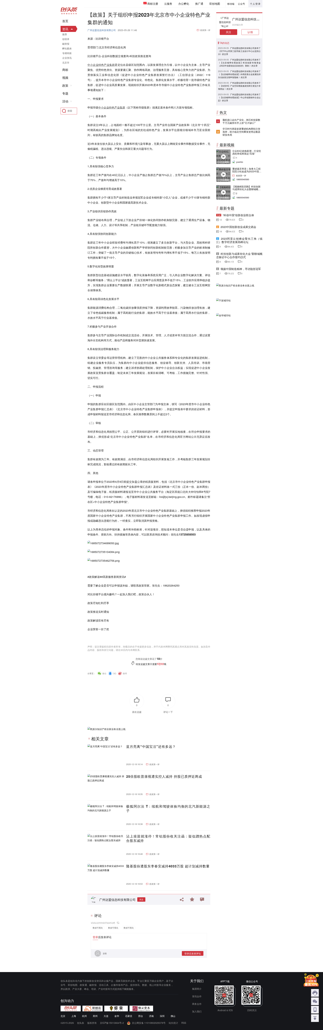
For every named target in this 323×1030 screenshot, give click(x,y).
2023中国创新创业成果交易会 (238, 227)
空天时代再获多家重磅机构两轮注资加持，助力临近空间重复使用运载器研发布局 (241, 131)
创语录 (65, 39)
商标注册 (152, 4)
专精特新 (67, 53)
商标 (65, 70)
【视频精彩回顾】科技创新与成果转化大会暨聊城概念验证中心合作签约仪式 (246, 189)
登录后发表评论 (192, 953)
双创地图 (214, 4)
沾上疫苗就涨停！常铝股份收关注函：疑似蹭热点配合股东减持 (168, 838)
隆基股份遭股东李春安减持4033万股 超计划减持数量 (168, 866)
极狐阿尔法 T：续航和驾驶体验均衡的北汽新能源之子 (168, 808)
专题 (65, 93)
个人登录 (255, 3)
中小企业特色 (95, 65)
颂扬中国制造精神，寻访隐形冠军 (241, 269)
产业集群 (109, 65)
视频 (65, 77)
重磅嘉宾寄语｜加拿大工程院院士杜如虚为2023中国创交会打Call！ (246, 171)
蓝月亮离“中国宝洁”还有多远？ (151, 746)
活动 (65, 101)
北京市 (65, 62)
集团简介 (197, 988)
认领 (250, 32)
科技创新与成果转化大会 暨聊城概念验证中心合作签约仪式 (239, 255)
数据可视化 (98, 927)
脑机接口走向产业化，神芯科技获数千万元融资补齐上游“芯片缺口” (241, 121)
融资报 (65, 43)
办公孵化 (183, 4)
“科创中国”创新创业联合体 (238, 215)
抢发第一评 (205, 30)
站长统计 (173, 1022)
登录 (95, 937)
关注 (141, 899)
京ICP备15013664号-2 (112, 1022)
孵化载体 (67, 48)
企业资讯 (67, 57)
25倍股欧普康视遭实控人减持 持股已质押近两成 (164, 776)
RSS (183, 1022)
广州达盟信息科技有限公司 (101, 30)
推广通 (199, 4)
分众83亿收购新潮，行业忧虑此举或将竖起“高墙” (246, 152)
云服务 (168, 4)
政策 (65, 85)
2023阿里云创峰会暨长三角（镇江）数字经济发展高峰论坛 (239, 240)
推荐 (64, 34)
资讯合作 (197, 996)
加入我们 (197, 1011)
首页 (65, 21)
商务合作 (197, 1003)
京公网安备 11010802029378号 (149, 1022)
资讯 (65, 29)
